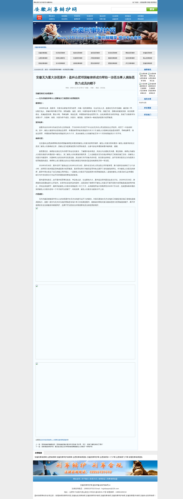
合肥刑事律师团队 (80, 457)
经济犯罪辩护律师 (55, 69)
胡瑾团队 (64, 16)
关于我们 (85, 479)
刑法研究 (64, 19)
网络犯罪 (141, 19)
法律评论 (52, 19)
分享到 (38, 440)
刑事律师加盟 (112, 479)
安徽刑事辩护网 (93, 457)
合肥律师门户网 (122, 457)
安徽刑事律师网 (41, 457)
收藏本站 (49, 2)
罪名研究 (77, 16)
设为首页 (43, 2)
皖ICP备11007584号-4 (101, 485)
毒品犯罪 (103, 16)
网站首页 (37, 2)
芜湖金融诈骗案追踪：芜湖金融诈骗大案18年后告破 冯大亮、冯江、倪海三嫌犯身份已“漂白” (72, 444)
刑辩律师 (141, 16)
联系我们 (154, 2)
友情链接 (38, 453)
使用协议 (101, 479)
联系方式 (93, 479)
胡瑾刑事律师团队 (136, 457)
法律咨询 (128, 19)
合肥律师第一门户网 (108, 457)
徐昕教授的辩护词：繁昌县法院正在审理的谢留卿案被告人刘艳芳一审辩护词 (67, 446)
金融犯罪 (115, 19)
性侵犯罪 (90, 16)
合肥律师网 (51, 457)
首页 (46, 69)
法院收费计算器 (145, 2)
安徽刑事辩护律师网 (64, 457)
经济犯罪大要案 (68, 69)
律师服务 (128, 16)
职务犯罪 (90, 19)
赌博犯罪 (77, 19)
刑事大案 (103, 19)
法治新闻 (115, 16)
